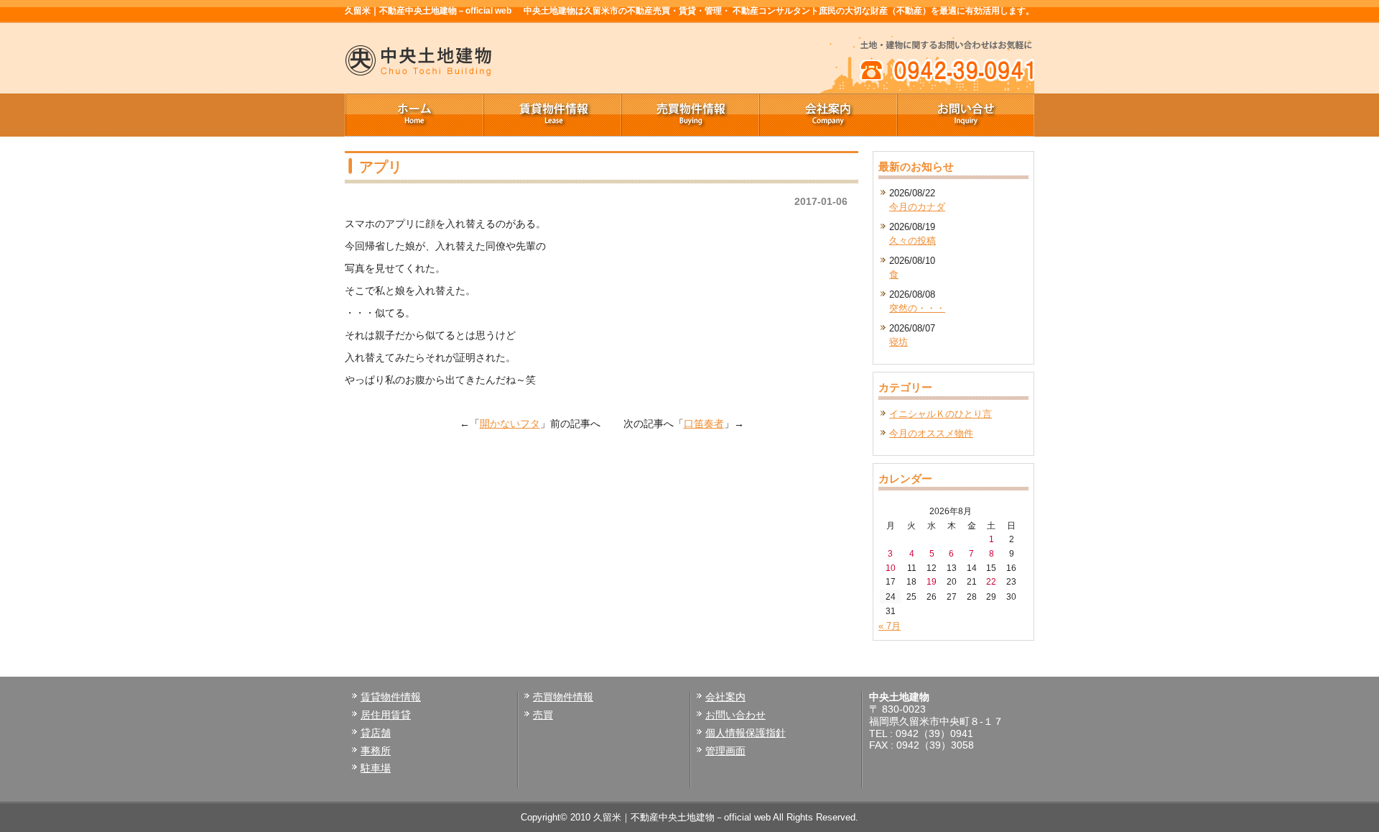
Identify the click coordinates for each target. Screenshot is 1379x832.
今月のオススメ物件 (931, 433)
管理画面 (725, 750)
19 (932, 581)
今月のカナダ (917, 206)
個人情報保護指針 (745, 733)
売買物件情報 (689, 115)
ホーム (414, 115)
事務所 (376, 750)
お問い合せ (965, 115)
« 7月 (889, 626)
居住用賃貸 (386, 715)
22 (991, 581)
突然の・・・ (917, 308)
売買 (543, 715)
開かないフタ (510, 423)
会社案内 (827, 115)
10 (891, 567)
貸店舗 (376, 733)
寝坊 (898, 342)
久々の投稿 (912, 240)
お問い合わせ (735, 715)
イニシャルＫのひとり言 (940, 413)
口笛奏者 (704, 423)
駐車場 (376, 768)
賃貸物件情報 (552, 115)
